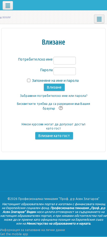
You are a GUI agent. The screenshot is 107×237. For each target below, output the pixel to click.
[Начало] (5, 17)
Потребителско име (35, 59)
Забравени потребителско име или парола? (53, 95)
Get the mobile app (14, 234)
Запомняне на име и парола (55, 80)
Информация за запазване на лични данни (32, 230)
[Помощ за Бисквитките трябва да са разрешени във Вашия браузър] (60, 108)
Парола (46, 70)
